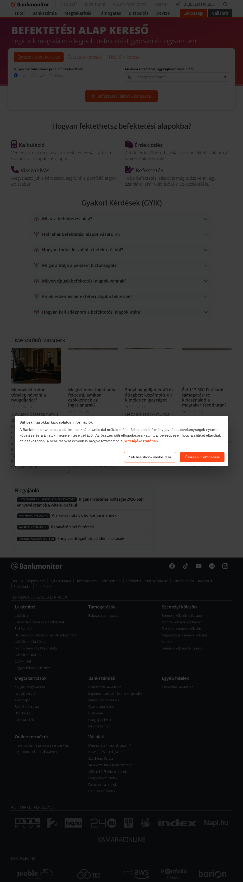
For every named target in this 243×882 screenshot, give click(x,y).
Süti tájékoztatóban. (141, 441)
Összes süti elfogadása (202, 457)
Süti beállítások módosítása (150, 457)
